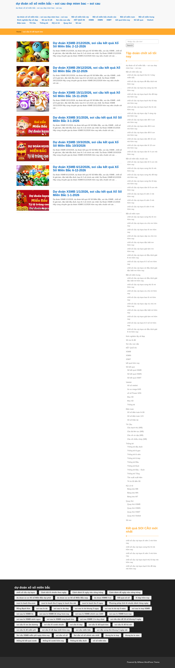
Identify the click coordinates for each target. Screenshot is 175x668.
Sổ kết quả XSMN (134, 374)
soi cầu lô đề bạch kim (98, 625)
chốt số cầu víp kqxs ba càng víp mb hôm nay (142, 89)
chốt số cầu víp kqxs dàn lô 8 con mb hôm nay (142, 188)
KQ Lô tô (56, 23)
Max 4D (130, 401)
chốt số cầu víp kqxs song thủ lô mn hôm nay (141, 218)
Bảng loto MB (132, 489)
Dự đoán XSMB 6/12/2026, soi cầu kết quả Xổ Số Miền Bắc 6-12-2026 (86, 168)
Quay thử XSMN (133, 508)
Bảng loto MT (132, 497)
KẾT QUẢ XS (79, 20)
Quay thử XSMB (133, 504)
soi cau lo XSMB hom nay (120, 614)
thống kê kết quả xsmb (27, 641)
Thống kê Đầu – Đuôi (136, 470)
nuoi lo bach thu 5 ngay (92, 603)
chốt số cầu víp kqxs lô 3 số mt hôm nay (141, 324)
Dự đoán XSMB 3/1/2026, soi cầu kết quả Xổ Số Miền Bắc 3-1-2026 (87, 119)
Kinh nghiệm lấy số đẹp (27, 20)
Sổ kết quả (138, 20)
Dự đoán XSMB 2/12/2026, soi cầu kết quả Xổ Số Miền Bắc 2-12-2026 (86, 44)
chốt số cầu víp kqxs (26, 592)
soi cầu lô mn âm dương (27, 625)
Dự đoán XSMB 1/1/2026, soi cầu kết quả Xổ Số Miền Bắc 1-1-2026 (87, 193)
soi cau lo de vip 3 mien (115, 608)
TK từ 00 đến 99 (133, 481)
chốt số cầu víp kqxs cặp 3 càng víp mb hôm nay (141, 114)
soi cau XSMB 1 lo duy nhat (92, 619)
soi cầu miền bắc (83, 630)
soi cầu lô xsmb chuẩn (54, 625)
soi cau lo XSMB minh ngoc (29, 619)
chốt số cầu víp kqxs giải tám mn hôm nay (140, 250)
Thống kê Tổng (133, 474)
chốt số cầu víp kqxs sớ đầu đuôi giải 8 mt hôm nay (142, 330)
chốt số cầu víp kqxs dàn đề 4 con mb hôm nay (141, 121)
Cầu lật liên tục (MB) (135, 431)
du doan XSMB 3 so (102, 598)
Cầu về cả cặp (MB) (135, 435)
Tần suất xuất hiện (134, 477)
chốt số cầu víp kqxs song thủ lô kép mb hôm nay (142, 182)
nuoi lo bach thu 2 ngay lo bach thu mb (58, 603)
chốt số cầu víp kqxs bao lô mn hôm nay (141, 231)
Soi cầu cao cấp (63, 20)
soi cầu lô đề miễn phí (26, 630)
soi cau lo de (42, 608)
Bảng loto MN (132, 493)
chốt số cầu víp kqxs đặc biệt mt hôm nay (142, 311)
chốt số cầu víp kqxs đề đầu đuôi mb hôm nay (142, 82)
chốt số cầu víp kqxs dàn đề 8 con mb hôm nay (141, 133)
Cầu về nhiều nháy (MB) (137, 439)
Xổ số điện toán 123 (135, 416)
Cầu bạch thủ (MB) (135, 428)
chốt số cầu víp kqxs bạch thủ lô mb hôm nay (141, 108)
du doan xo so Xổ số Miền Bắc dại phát (34, 598)
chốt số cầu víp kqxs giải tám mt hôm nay (142, 317)
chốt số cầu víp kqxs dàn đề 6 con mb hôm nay (141, 127)
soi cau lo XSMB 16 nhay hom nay (54, 614)
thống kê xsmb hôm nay (53, 641)
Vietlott (150, 20)
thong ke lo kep (112, 635)
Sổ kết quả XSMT (134, 378)
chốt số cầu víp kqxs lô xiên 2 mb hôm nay (140, 195)
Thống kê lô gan (133, 451)
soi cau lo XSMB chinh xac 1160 (89, 614)
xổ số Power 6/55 (134, 393)
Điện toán (21, 23)
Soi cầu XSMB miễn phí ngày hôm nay (33, 635)
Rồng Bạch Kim (23, 608)
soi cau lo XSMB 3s (25, 614)
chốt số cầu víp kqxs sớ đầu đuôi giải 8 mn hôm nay (142, 256)
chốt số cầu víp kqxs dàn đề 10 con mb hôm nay (141, 140)
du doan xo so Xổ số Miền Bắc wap (72, 598)
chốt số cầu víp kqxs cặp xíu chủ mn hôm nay (142, 237)
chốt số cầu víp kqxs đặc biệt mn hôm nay (140, 243)
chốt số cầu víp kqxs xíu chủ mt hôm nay (142, 292)
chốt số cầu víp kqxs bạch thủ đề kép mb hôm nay (142, 95)
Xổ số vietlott (132, 385)
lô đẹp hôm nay (142, 598)
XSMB (91, 20)
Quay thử (68, 23)
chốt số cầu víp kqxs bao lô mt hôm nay (141, 298)
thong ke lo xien (132, 635)
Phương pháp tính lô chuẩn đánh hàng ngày (128, 603)
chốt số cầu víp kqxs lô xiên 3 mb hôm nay (140, 201)
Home (18, 32)
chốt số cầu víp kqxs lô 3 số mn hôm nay (142, 262)
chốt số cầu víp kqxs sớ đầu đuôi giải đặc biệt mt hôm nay (142, 279)
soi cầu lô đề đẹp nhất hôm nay (56, 630)
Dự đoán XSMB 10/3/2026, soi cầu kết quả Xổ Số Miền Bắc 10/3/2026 (86, 143)
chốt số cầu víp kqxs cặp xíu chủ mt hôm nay (141, 305)
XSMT (109, 20)
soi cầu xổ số (62, 635)
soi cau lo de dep (61, 608)
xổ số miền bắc (99, 641)
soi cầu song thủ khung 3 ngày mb (112, 630)
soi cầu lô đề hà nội (123, 625)
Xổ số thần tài (132, 420)
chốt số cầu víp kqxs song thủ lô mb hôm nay (141, 169)
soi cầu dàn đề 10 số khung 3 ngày (125, 619)
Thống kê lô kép (133, 458)
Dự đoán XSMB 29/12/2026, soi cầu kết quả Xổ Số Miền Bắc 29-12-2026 (86, 69)
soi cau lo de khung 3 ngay (87, 608)
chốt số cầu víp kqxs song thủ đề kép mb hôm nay (142, 176)
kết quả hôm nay (122, 20)
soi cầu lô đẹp (76, 625)
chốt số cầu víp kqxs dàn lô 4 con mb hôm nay (142, 153)
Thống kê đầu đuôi (134, 447)
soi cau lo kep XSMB (141, 608)
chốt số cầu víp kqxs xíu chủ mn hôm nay (142, 224)
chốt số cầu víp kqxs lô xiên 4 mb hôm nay (140, 208)
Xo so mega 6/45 (134, 389)
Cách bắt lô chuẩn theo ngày (53, 592)
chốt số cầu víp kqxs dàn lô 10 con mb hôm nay (141, 146)
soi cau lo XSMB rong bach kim (60, 619)
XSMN (100, 20)
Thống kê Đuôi (133, 466)
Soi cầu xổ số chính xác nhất (86, 635)
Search (130, 45)
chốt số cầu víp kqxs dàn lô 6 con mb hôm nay (142, 163)
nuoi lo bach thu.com (26, 603)
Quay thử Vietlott (134, 516)
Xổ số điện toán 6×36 (136, 412)
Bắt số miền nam (127, 17)
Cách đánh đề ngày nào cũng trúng (124, 592)
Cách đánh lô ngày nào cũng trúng (88, 592)
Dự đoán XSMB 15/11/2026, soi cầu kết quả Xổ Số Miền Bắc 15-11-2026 (86, 94)
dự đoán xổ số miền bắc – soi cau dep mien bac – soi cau (58, 3)
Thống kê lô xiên (134, 454)
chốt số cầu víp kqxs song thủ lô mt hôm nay (141, 285)
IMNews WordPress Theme (148, 662)
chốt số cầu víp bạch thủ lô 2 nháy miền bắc (141, 76)
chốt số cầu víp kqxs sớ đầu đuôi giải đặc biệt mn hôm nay (142, 269)
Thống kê (44, 23)
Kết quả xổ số (123, 598)
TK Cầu (32, 23)
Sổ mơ (78, 23)
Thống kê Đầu (133, 462)
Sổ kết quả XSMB (134, 370)
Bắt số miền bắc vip (80, 17)
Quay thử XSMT (133, 512)
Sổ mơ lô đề (47, 20)
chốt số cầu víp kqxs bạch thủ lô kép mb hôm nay (142, 102)
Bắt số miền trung (146, 17)
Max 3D (130, 397)
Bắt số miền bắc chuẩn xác (104, 17)
